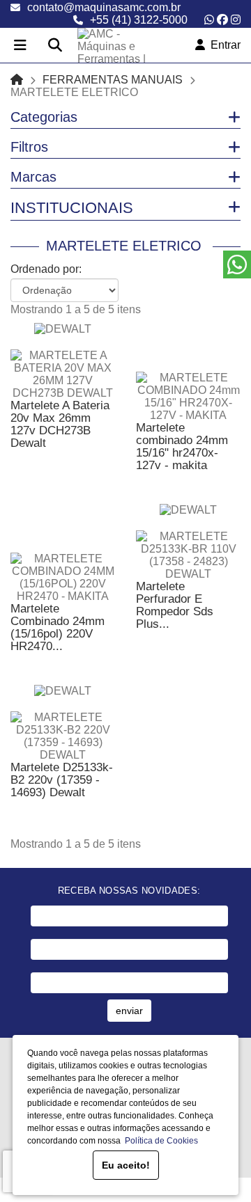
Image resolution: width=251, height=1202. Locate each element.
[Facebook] (222, 20)
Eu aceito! (126, 1165)
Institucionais (71, 207)
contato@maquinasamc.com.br (104, 7)
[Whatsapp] (209, 20)
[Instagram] (236, 20)
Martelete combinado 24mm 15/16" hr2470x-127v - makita (182, 446)
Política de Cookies (159, 1141)
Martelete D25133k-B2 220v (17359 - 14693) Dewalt (61, 780)
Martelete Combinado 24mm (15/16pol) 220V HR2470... (57, 627)
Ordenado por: (46, 269)
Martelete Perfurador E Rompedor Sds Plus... (174, 605)
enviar (129, 1010)
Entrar (223, 45)
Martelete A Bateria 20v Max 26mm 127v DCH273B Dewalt (59, 424)
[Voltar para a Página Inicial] (16, 80)
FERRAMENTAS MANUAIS (113, 80)
